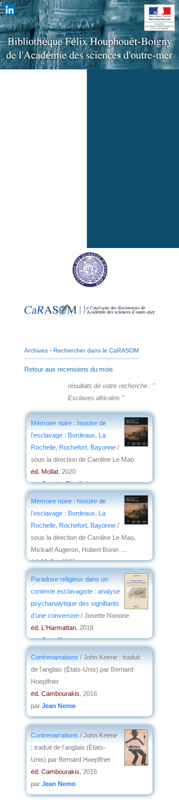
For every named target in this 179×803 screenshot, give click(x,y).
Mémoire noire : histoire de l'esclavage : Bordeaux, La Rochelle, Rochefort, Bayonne (74, 435)
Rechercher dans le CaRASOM (96, 350)
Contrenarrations (55, 657)
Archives (36, 350)
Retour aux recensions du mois (68, 369)
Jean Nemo (59, 705)
